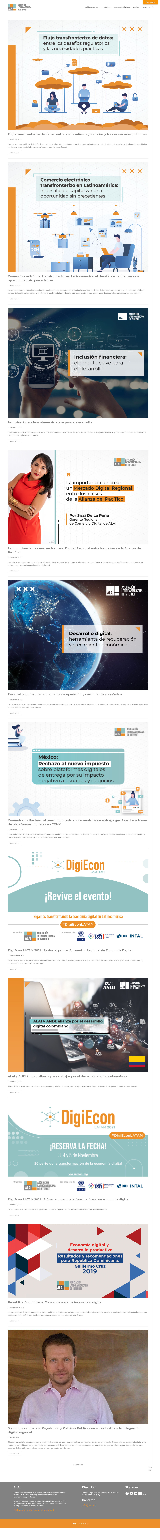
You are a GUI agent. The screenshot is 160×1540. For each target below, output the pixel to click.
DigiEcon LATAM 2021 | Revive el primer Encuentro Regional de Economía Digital (70, 950)
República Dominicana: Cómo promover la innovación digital (55, 1302)
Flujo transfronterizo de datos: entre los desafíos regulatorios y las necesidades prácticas (77, 134)
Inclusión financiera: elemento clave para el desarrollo (50, 422)
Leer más (13, 153)
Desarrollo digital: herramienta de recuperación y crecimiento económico (65, 694)
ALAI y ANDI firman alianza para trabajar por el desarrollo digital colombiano (67, 1076)
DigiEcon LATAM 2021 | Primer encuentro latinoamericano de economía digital (68, 1199)
